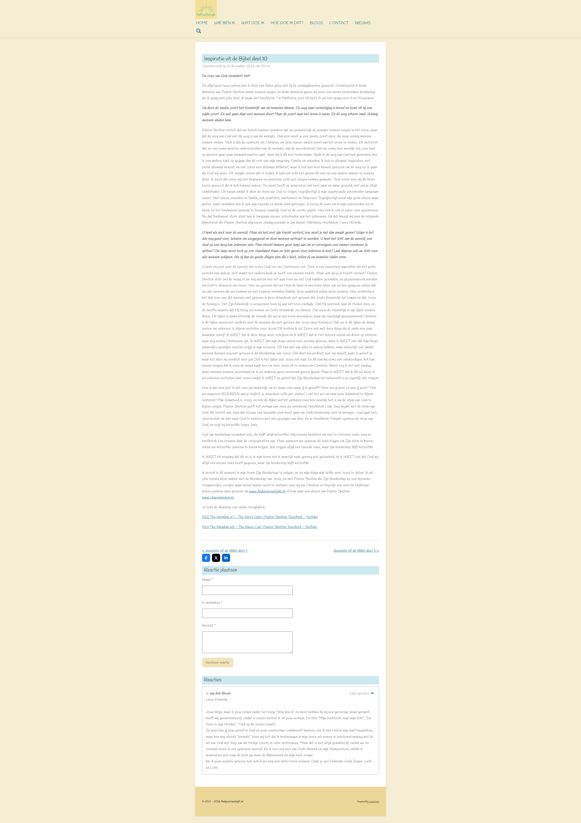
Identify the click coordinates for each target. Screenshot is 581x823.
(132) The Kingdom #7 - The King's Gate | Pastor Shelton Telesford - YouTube (260, 517)
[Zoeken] (199, 31)
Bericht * (209, 625)
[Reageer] (372, 693)
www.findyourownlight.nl (267, 491)
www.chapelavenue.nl (218, 497)
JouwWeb (374, 801)
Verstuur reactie (218, 662)
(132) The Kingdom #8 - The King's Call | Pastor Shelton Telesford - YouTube (259, 527)
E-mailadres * (212, 602)
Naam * (207, 579)
